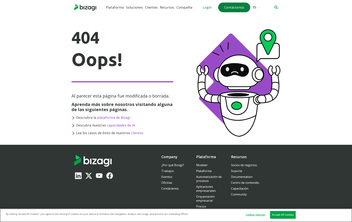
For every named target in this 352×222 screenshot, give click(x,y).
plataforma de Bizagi (113, 117)
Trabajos (167, 171)
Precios (201, 206)
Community (239, 194)
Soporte (236, 171)
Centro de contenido (245, 183)
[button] (276, 7)
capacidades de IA (121, 125)
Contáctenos (170, 188)
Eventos (166, 177)
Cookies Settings (255, 214)
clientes (137, 133)
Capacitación (239, 188)
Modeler (202, 165)
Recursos (167, 7)
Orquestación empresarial (205, 199)
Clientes (151, 7)
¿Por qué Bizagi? (172, 165)
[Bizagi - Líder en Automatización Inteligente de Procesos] (85, 7)
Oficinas (166, 183)
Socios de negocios (244, 165)
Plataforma (115, 7)
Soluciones (134, 7)
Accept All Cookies (283, 214)
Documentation (241, 177)
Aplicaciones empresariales (206, 189)
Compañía (184, 7)
